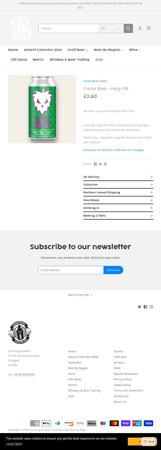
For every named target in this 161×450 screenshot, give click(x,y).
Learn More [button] (14, 443)
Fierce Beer (90, 81)
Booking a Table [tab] (94, 215)
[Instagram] (151, 307)
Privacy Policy (123, 379)
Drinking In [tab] (91, 208)
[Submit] (128, 28)
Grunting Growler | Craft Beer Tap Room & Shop (57, 429)
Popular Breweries (125, 374)
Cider (117, 368)
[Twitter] (139, 307)
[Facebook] (145, 307)
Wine (71, 374)
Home (72, 351)
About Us (120, 401)
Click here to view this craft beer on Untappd (113, 150)
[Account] (140, 28)
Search (118, 351)
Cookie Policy (122, 385)
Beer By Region (78, 368)
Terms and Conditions (128, 390)
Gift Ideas (74, 379)
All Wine (119, 362)
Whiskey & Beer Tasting (84, 390)
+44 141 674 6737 (24, 374)
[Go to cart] (148, 28)
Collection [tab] (90, 184)
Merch (72, 385)
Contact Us (121, 396)
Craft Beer (74, 362)
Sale (71, 396)
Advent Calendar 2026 (83, 357)
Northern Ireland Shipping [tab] (101, 192)
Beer (104, 81)
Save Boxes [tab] (91, 200)
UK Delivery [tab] (91, 177)
